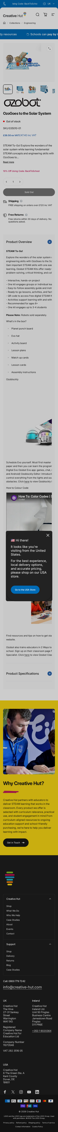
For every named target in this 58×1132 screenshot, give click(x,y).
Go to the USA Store (25, 589)
